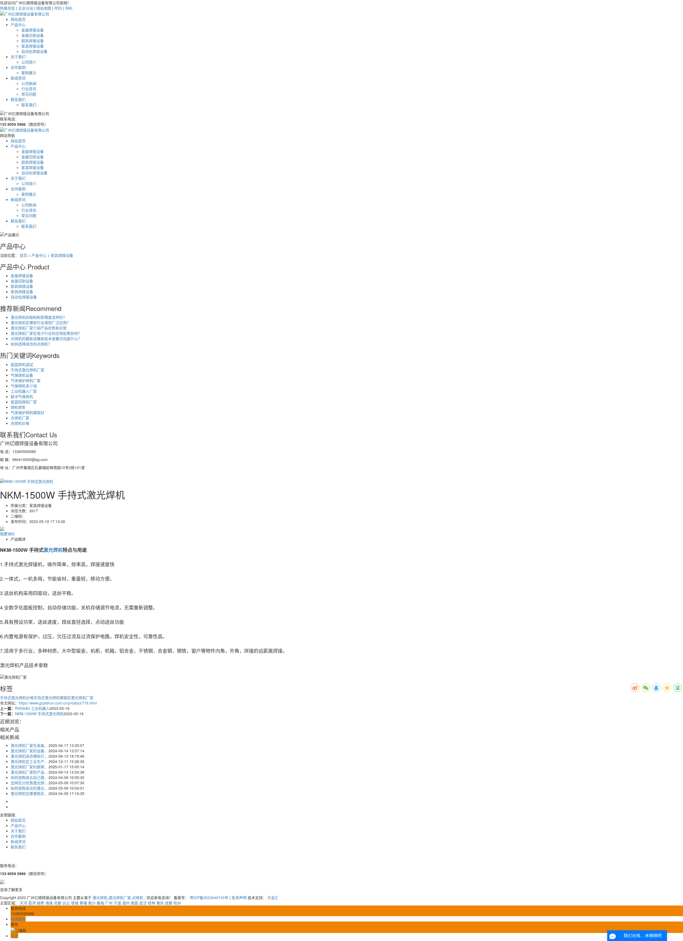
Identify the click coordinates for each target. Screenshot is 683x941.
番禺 (100, 902)
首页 (23, 255)
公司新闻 (28, 83)
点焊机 (137, 897)
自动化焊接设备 (34, 51)
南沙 (92, 902)
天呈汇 (273, 897)
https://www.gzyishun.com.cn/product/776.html (58, 703)
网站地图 (43, 8)
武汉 (143, 902)
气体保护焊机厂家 (26, 380)
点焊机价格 (20, 423)
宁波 (117, 902)
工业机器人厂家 (24, 391)
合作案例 (18, 67)
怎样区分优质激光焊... (29, 782)
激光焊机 (100, 897)
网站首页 (18, 19)
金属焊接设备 (32, 30)
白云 (66, 902)
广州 (109, 902)
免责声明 (239, 897)
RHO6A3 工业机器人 (32, 708)
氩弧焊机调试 (22, 364)
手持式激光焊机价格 (17, 697)
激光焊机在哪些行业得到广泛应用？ (40, 322)
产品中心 (18, 24)
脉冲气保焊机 (22, 396)
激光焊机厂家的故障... (29, 766)
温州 (126, 902)
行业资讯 (28, 88)
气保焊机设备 (22, 375)
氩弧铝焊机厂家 (24, 401)
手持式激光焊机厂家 (27, 369)
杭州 (177, 902)
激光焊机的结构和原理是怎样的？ (39, 317)
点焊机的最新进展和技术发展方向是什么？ (46, 338)
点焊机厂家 (20, 417)
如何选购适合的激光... (29, 788)
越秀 (40, 902)
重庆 (160, 902)
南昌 (134, 902)
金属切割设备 (32, 35)
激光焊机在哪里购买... (29, 793)
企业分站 (25, 8)
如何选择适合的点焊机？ (31, 344)
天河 (23, 902)
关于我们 (18, 56)
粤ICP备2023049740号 (209, 897)
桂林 (151, 902)
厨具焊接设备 (32, 40)
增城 (74, 902)
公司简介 (28, 62)
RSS (58, 8)
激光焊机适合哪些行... (29, 756)
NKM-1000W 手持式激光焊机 (39, 713)
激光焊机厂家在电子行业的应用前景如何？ (46, 333)
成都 (168, 902)
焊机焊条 (18, 407)
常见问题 (28, 94)
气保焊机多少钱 (24, 385)
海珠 (49, 902)
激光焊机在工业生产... (29, 761)
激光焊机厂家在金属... (29, 745)
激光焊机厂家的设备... (29, 750)
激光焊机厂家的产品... (29, 772)
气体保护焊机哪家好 (27, 412)
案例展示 (28, 72)
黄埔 (83, 902)
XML (69, 8)
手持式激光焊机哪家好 (52, 697)
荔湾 (32, 902)
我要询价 (7, 533)
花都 (57, 902)
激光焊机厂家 (82, 697)
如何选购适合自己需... (29, 777)
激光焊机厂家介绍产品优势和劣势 (39, 327)
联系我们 (18, 99)
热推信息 (7, 8)
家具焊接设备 (32, 46)
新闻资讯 (18, 78)
